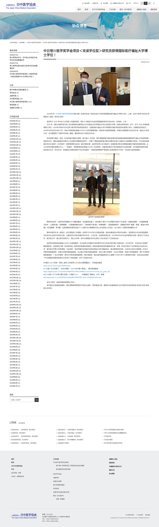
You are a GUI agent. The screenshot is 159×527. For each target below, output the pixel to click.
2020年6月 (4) (15, 320)
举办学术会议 (57, 474)
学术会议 (13, 93)
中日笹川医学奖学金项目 (65, 114)
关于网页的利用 (130, 515)
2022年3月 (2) (15, 268)
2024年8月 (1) (15, 184)
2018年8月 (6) (15, 377)
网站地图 (87, 3)
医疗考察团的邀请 (58, 485)
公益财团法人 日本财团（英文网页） (69, 436)
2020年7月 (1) (15, 317)
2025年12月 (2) (15, 139)
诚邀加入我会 (141, 9)
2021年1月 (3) (15, 302)
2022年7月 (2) (15, 256)
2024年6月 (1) (15, 190)
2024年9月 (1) (15, 181)
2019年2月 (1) (15, 365)
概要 (12, 469)
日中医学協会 (14, 99)
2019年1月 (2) (15, 368)
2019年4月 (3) (15, 359)
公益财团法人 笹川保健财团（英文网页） (71, 440)
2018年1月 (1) (15, 386)
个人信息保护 (139, 515)
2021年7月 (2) (15, 286)
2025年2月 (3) (15, 166)
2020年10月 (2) (15, 311)
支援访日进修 (57, 481)
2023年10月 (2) (15, 214)
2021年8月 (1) (15, 283)
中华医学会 (107, 436)
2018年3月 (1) (15, 383)
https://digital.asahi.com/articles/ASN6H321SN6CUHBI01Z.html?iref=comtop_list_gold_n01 (76, 271)
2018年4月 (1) (15, 380)
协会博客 (105, 3)
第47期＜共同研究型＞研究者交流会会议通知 (70, 466)
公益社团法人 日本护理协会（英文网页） (71, 430)
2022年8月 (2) (15, 253)
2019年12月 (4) (15, 338)
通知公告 (95, 3)
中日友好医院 (108, 440)
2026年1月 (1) (15, 136)
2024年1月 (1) (15, 205)
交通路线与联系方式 (118, 3)
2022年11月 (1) (15, 244)
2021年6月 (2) (15, 289)
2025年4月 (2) (15, 160)
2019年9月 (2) (15, 347)
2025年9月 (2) (15, 148)
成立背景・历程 (16, 473)
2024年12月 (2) (15, 172)
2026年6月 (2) (15, 124)
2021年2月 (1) (15, 299)
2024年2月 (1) (15, 202)
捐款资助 (154, 9)
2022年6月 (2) (15, 259)
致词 (86, 9)
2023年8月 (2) (15, 220)
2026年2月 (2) (15, 133)
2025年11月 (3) (15, 142)
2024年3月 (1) (15, 199)
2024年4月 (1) (15, 196)
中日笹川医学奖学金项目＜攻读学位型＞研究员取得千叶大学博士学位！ (23, 73)
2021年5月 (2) (15, 293)
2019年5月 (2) (15, 356)
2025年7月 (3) (15, 154)
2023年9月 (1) (15, 217)
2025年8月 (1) (15, 151)
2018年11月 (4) (15, 371)
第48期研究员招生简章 (63, 469)
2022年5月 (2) (15, 262)
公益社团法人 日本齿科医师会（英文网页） (25, 436)
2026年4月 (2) (15, 130)
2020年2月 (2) (15, 332)
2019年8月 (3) (15, 350)
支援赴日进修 (14, 108)
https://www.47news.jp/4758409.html (56, 266)
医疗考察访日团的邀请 (18, 90)
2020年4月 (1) (15, 326)
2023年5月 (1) (15, 229)
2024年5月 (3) (15, 193)
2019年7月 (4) (15, 353)
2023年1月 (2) (15, 238)
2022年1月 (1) (15, 274)
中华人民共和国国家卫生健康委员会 (115, 433)
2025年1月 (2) (15, 169)
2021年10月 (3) (15, 280)
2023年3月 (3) (15, 235)
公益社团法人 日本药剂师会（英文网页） (24, 443)
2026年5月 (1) (15, 127)
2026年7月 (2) (15, 121)
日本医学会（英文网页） (18, 433)
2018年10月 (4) (15, 374)
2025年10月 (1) (15, 145)
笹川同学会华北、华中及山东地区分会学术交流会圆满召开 (23, 57)
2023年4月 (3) (15, 232)
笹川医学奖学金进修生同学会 (113, 443)
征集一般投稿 (60, 499)
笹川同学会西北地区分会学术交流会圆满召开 (23, 65)
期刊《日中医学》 (126, 9)
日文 (130, 3)
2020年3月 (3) (15, 329)
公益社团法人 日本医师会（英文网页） (23, 430)
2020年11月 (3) (15, 308)
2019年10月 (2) (15, 344)
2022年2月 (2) (15, 271)
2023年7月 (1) (15, 223)
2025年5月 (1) (15, 157)
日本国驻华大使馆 (63, 443)
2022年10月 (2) (15, 247)
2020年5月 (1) (15, 323)
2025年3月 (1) (15, 163)
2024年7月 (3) (15, 187)
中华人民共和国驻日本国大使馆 (114, 430)
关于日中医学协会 (98, 9)
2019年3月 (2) (15, 362)
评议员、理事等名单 (17, 476)
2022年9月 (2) (15, 250)
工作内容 (112, 9)
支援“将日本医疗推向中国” (61, 492)
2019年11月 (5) (15, 341)
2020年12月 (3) (15, 305)
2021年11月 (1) (15, 278)
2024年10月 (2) (15, 178)
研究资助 (13, 105)
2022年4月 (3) (15, 265)
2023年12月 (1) (15, 208)
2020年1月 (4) (15, 335)
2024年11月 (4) (15, 175)
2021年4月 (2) (15, 296)
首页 (79, 9)
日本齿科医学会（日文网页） (20, 440)
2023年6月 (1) (15, 226)
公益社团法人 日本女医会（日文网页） (70, 433)
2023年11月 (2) (15, 211)
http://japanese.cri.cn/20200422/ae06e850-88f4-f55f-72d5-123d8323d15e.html (72, 277)
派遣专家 (13, 96)
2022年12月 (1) (15, 241)
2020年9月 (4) (15, 314)
